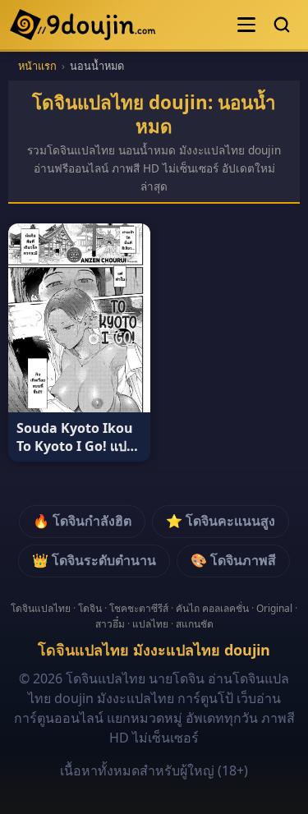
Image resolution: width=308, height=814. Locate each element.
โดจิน (90, 608)
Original (274, 608)
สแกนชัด (195, 624)
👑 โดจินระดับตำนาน (94, 560)
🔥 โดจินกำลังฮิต (82, 521)
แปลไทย (150, 624)
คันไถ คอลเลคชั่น (212, 608)
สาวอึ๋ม (110, 624)
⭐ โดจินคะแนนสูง (220, 521)
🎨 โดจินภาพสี (233, 560)
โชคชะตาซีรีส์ (138, 608)
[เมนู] (246, 25)
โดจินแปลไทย (41, 608)
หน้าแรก (37, 65)
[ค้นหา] (281, 24)
